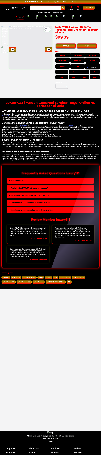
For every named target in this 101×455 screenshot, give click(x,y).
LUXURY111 (5, 116)
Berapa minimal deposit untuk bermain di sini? (30, 203)
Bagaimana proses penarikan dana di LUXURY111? (32, 210)
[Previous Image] (12, 49)
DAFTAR (66, 46)
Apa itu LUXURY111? (19, 181)
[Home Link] (18, 8)
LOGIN (87, 46)
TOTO (71, 126)
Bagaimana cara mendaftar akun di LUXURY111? (31, 195)
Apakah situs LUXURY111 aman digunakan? (29, 188)
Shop (7, 9)
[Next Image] (48, 49)
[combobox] (45, 8)
